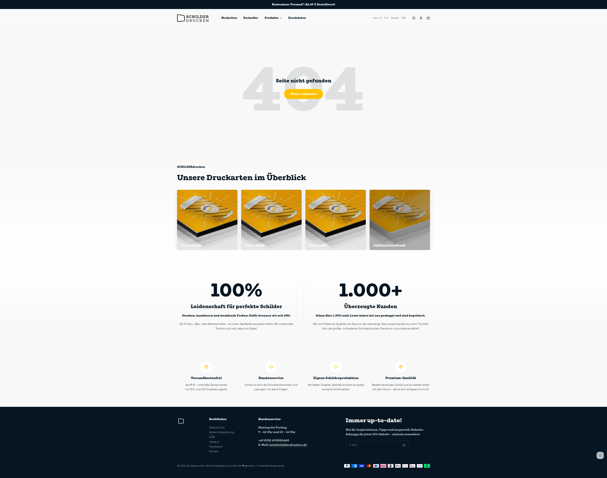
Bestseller (250, 18)
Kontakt (213, 451)
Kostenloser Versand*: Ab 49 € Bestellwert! (303, 4)
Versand (214, 442)
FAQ (386, 17)
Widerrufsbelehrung (221, 432)
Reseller (395, 17)
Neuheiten (229, 18)
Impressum (216, 446)
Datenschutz (217, 427)
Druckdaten (297, 18)
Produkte (272, 18)
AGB (212, 437)
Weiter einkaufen (303, 94)
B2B (404, 17)
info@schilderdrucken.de (288, 445)
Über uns (377, 17)
